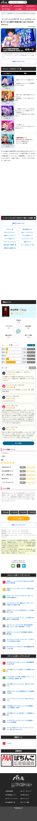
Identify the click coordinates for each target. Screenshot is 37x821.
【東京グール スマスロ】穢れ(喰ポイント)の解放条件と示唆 (20, 611)
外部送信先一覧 (11, 802)
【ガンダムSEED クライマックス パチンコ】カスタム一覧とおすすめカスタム (20, 728)
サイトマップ (25, 798)
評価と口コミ (27, 241)
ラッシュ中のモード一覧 (27, 245)
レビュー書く (31, 345)
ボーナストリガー (30, 9)
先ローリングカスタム (27, 232)
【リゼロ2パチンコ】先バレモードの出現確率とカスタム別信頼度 (19, 721)
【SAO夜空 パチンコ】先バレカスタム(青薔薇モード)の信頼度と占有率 (19, 706)
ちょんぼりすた (11, 540)
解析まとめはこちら (18, 61)
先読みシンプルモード (10, 235)
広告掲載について (11, 795)
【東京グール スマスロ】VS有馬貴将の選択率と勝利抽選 (19, 633)
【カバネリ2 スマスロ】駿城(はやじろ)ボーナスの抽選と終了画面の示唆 (19, 604)
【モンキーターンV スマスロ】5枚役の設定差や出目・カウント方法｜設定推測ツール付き (19, 625)
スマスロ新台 (18, 9)
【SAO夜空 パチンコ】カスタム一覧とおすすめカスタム (20, 685)
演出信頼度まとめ (27, 229)
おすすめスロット (30, 6)
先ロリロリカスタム (9, 232)
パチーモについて (26, 791)
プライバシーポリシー (13, 798)
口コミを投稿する (18, 518)
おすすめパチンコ (18, 6)
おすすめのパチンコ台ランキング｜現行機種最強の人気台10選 (20, 663)
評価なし (23, 467)
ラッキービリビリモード (9, 241)
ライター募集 (25, 802)
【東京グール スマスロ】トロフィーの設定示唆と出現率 (20, 589)
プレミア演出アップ (9, 238)
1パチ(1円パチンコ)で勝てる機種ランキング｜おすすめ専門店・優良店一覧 (20, 677)
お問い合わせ (25, 795)
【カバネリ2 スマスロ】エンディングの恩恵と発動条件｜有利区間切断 (20, 618)
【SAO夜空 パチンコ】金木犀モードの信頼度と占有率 (20, 714)
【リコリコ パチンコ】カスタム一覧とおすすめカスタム (20, 699)
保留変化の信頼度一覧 (10, 248)
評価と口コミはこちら (18, 525)
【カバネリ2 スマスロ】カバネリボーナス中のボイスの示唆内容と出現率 (20, 640)
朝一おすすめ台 (6, 9)
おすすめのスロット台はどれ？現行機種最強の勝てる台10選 (20, 647)
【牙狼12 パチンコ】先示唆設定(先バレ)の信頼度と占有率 (20, 692)
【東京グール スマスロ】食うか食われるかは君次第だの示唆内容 (20, 582)
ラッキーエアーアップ (27, 238)
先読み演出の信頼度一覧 (9, 245)
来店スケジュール (6, 6)
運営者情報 (10, 791)
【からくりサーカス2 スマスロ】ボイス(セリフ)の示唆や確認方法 (19, 596)
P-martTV (9, 743)
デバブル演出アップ (27, 235)
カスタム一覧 (9, 229)
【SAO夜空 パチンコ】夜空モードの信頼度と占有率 (20, 670)
